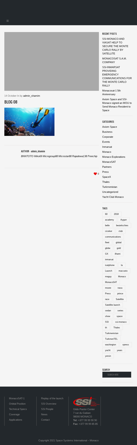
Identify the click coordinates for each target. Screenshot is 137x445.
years (119, 350)
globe (107, 248)
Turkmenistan (109, 186)
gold (119, 248)
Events (106, 141)
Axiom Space (109, 126)
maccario (123, 271)
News (44, 414)
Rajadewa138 (79, 156)
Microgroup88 (50, 156)
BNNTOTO (27, 156)
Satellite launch (112, 305)
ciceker (108, 231)
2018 (116, 214)
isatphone (109, 265)
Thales (106, 181)
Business (107, 131)
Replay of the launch (52, 398)
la (122, 265)
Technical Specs (18, 409)
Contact (45, 419)
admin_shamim (31, 95)
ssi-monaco (120, 322)
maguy (108, 276)
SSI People (47, 409)
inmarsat (109, 259)
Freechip (92, 156)
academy (109, 219)
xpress (125, 344)
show (107, 316)
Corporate (107, 136)
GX (106, 254)
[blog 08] (51, 61)
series (120, 310)
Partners (107, 166)
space (119, 316)
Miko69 (38, 156)
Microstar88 (65, 156)
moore (108, 288)
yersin (108, 356)
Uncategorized (110, 191)
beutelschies (122, 225)
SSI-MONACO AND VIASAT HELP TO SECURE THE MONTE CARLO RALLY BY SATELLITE (115, 46)
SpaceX (106, 176)
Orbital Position (17, 403)
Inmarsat (107, 146)
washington (110, 344)
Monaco (106, 151)
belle (107, 225)
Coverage (14, 414)
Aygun (123, 219)
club (121, 231)
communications (113, 237)
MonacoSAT (109, 161)
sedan (108, 310)
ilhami (117, 254)
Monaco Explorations (113, 156)
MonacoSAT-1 (17, 398)
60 (106, 214)
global (118, 242)
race (107, 299)
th (106, 327)
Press (105, 171)
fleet (107, 242)
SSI (107, 322)
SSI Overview (48, 403)
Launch (108, 271)
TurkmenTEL (111, 339)
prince (120, 293)
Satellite (120, 299)
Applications (15, 419)
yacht (107, 350)
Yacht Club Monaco (113, 196)
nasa (120, 288)
